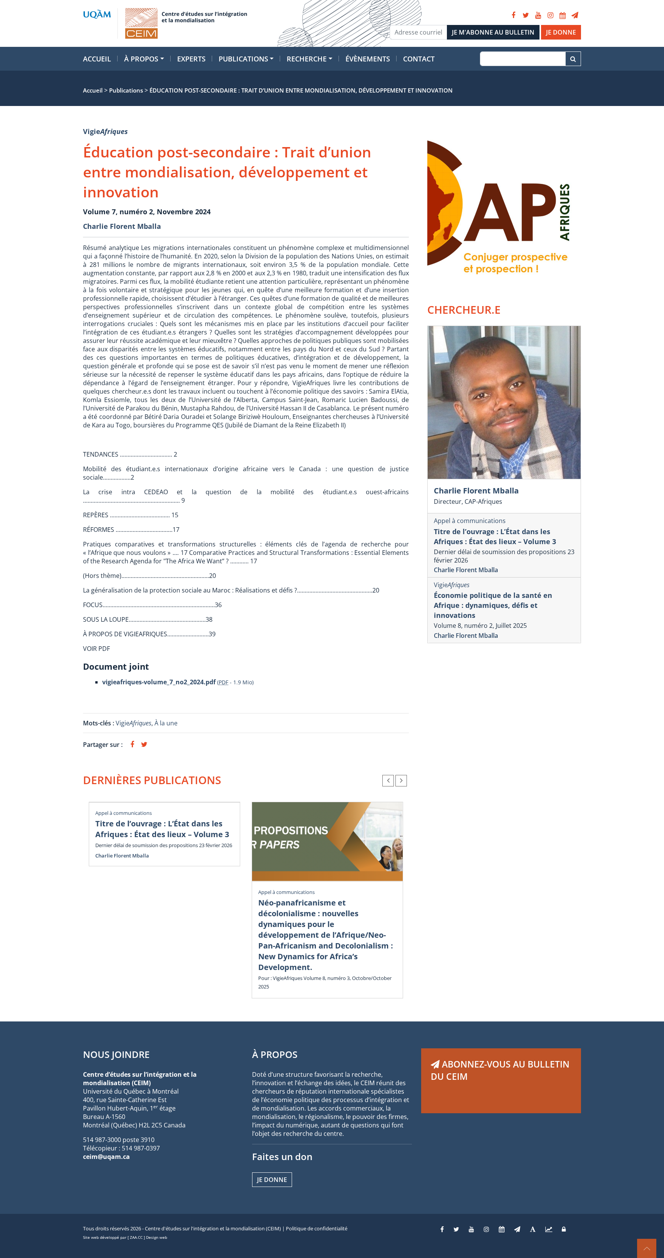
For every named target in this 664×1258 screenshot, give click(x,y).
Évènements (367, 58)
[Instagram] (550, 15)
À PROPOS (274, 1054)
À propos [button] (141, 58)
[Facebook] (513, 15)
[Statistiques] (548, 1229)
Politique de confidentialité (316, 1228)
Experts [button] (191, 58)
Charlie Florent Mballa (122, 226)
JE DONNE (561, 32)
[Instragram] (486, 1229)
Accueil (97, 58)
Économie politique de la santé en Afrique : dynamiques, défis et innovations (493, 605)
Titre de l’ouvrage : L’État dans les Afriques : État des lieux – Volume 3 (162, 828)
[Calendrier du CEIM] (562, 15)
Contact (419, 58)
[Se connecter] (564, 1229)
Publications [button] (243, 58)
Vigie (105, 131)
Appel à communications (123, 812)
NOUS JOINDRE (116, 1054)
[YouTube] (538, 15)
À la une (166, 723)
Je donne (272, 1179)
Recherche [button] (307, 58)
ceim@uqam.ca (106, 1156)
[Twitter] (525, 15)
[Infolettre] (575, 15)
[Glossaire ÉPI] (533, 1229)
